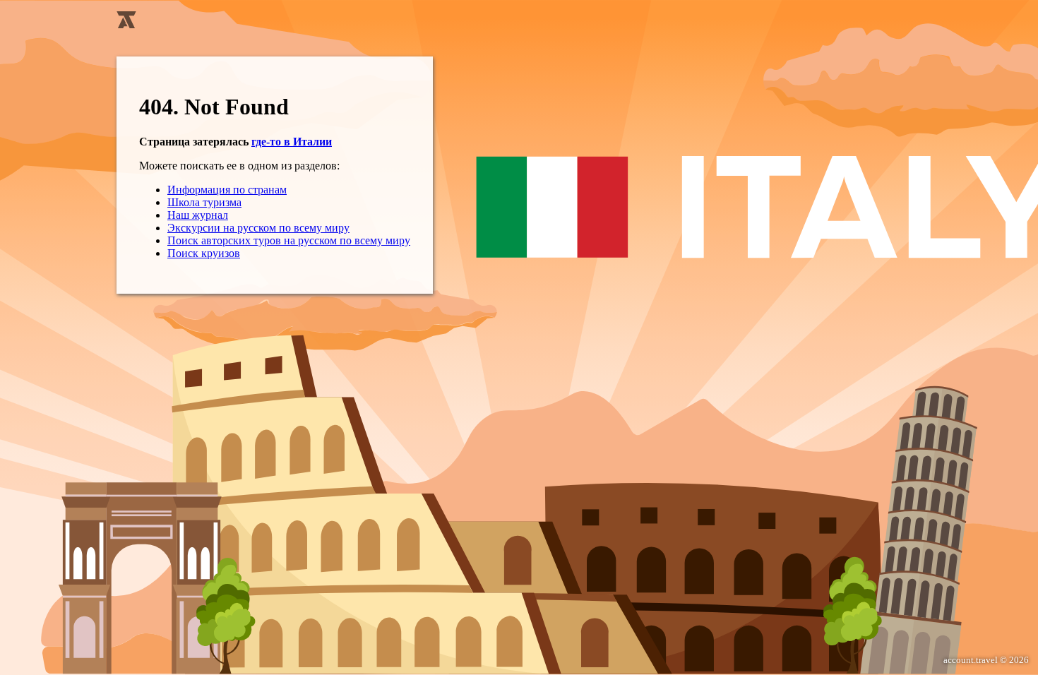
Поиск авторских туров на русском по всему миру (288, 240)
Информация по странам (227, 190)
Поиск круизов (203, 253)
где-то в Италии (291, 142)
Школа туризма (204, 202)
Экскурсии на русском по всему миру (258, 228)
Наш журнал (197, 215)
